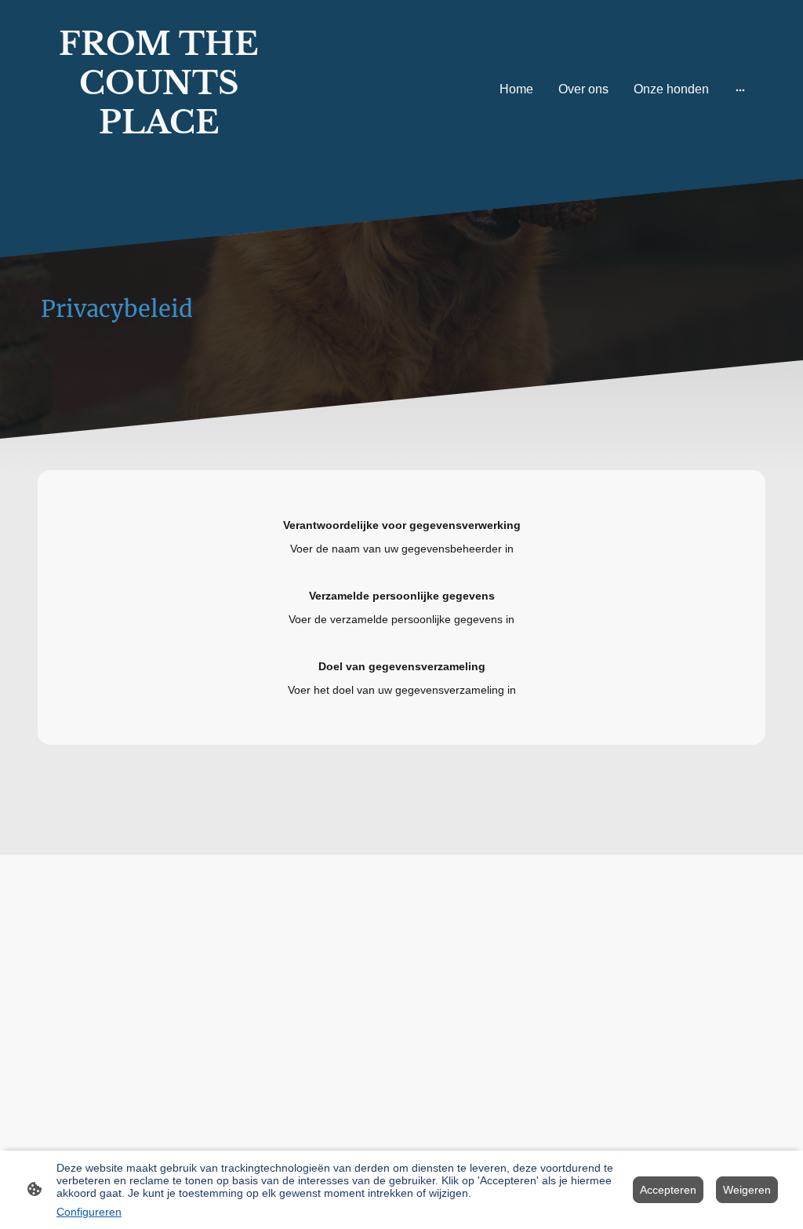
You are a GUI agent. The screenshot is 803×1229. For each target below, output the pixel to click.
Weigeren (747, 1189)
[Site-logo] (159, 166)
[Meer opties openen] (740, 89)
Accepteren (668, 1189)
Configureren (89, 1211)
